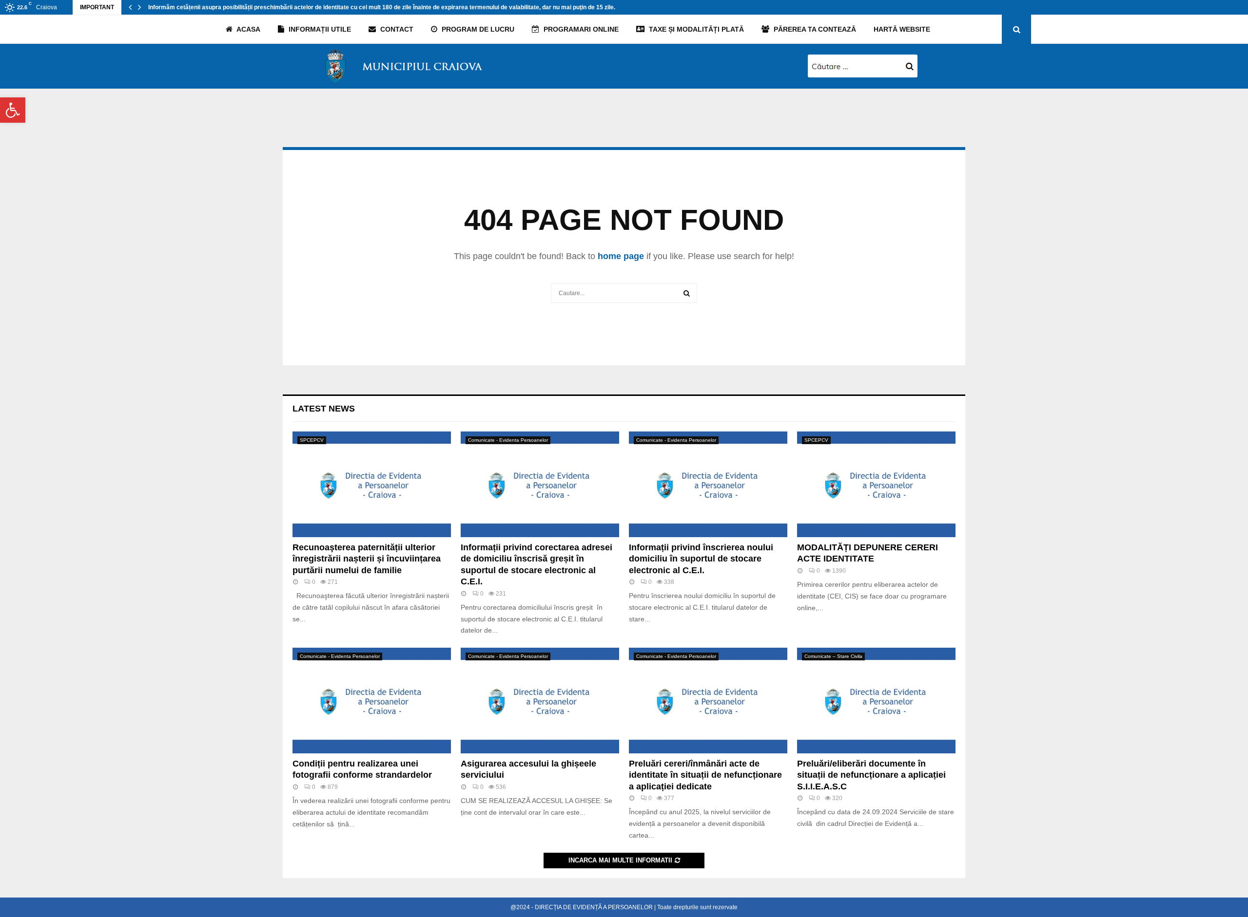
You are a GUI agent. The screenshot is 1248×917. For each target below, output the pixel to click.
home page (621, 256)
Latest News (323, 408)
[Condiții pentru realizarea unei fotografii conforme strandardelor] (371, 700)
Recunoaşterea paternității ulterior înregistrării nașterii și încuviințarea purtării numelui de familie (366, 559)
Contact (395, 29)
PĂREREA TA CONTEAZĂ (814, 29)
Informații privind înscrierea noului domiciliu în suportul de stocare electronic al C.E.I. (701, 559)
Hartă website (902, 29)
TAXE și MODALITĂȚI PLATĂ (695, 29)
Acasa (247, 29)
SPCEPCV (312, 440)
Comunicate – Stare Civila (833, 656)
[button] (12, 110)
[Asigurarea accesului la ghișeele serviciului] (540, 700)
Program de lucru (477, 29)
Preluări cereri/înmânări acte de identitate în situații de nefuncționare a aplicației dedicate (705, 775)
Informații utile (319, 29)
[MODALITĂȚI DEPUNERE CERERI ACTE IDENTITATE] (876, 484)
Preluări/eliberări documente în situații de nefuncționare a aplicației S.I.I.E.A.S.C (871, 775)
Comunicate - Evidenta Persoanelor (508, 440)
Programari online (580, 29)
